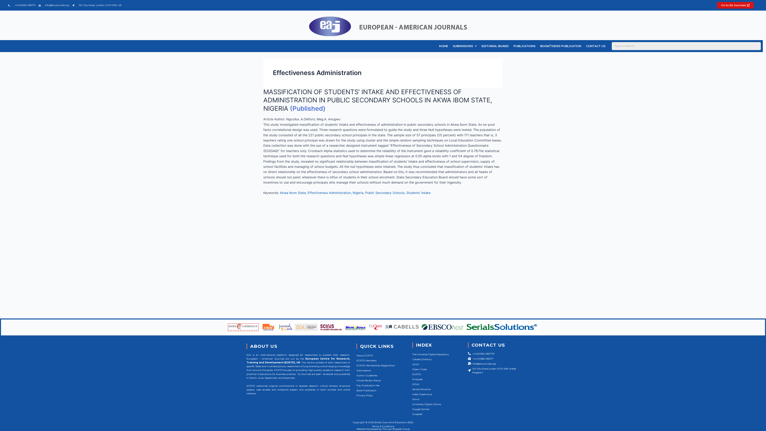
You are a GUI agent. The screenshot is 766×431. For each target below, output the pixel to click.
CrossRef (417, 414)
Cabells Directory (422, 359)
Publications (524, 46)
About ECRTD (364, 355)
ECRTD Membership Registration (375, 365)
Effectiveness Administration (329, 193)
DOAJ (416, 384)
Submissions (463, 46)
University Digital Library (426, 404)
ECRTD (416, 374)
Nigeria (358, 193)
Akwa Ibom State (293, 193)
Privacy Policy (364, 395)
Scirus (415, 399)
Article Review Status (368, 380)
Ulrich (415, 364)
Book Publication (366, 390)
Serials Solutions (421, 389)
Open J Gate (419, 369)
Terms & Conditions (383, 426)
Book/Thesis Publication (560, 46)
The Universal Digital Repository (430, 354)
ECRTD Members (366, 360)
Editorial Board (495, 46)
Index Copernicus (422, 394)
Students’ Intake (418, 193)
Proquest (417, 379)
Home (443, 46)
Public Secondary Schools (385, 193)
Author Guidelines (366, 375)
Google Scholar (421, 409)
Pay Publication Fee (367, 385)
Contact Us (595, 46)
